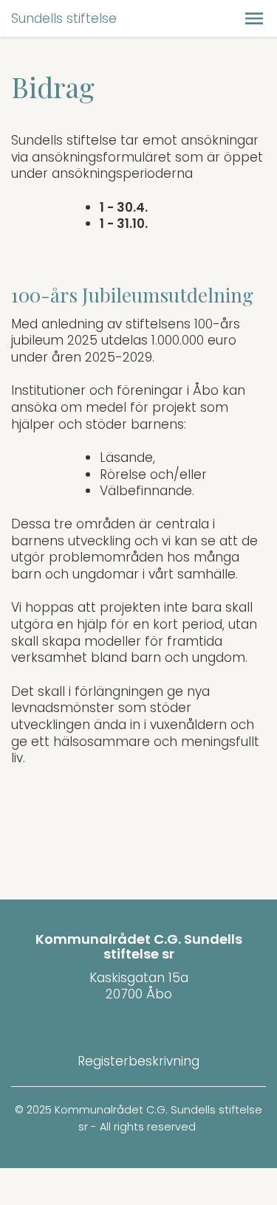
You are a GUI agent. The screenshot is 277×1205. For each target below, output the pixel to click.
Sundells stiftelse (64, 18)
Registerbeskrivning (138, 1061)
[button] (254, 18)
